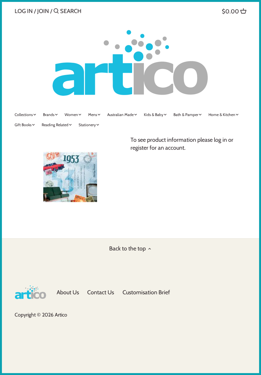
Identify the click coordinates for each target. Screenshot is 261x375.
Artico (61, 314)
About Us (68, 292)
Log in (24, 11)
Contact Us (100, 292)
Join (43, 11)
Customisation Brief (146, 292)
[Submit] (56, 12)
